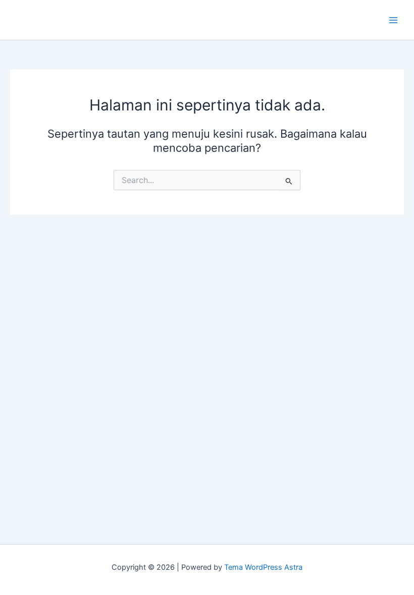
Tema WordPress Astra (263, 567)
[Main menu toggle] (393, 20)
